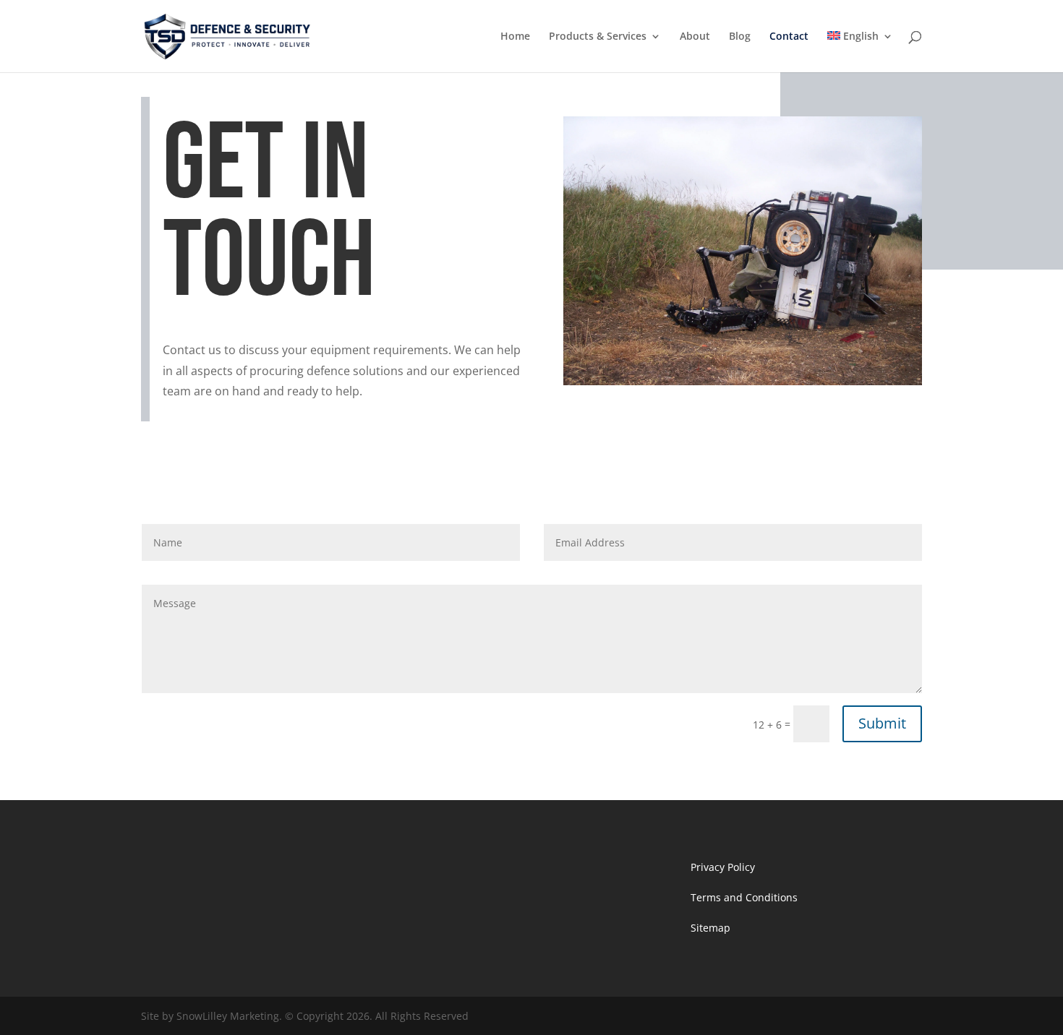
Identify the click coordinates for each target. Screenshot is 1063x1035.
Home (515, 37)
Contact (788, 37)
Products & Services (597, 37)
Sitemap (710, 928)
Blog (740, 37)
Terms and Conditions (744, 897)
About (695, 37)
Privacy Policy (723, 867)
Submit (882, 723)
